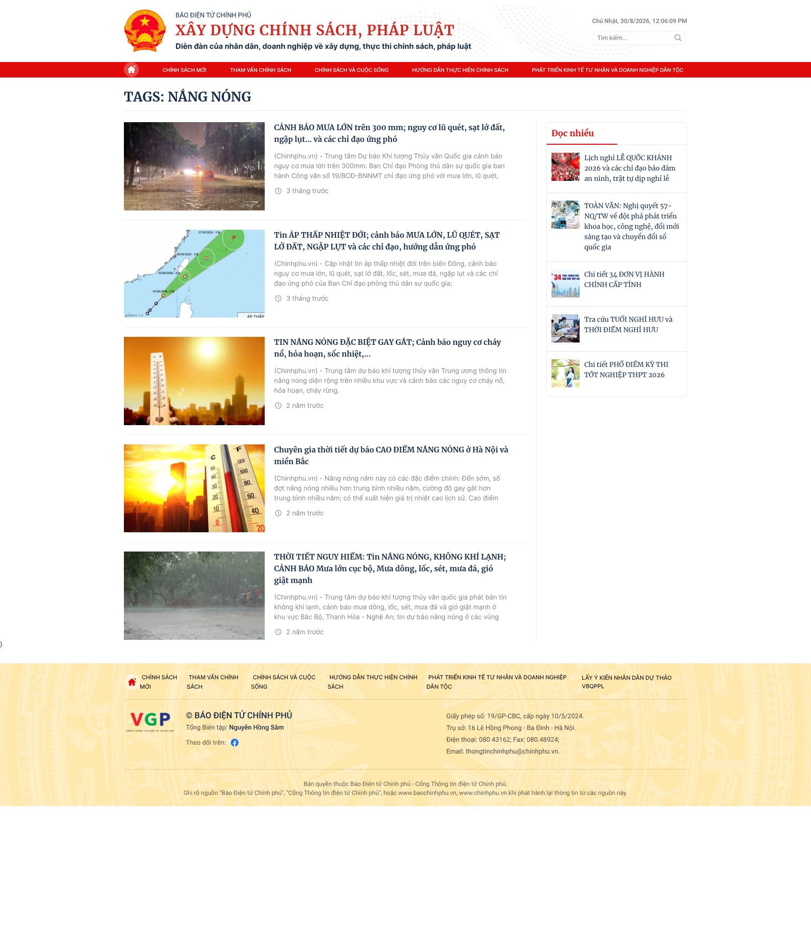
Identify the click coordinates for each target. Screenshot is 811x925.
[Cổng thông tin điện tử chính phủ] (150, 722)
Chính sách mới (184, 70)
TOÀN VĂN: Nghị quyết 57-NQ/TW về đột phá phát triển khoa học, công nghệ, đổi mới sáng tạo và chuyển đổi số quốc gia (631, 226)
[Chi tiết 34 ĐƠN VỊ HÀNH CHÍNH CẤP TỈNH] (565, 283)
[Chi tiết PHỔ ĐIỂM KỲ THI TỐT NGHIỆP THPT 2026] (565, 373)
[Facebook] (234, 742)
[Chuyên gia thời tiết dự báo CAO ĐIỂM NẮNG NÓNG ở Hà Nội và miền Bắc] (194, 488)
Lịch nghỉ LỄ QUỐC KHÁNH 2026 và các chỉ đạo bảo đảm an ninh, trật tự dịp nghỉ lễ (629, 168)
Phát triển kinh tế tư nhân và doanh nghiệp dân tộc (607, 70)
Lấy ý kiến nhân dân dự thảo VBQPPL (627, 682)
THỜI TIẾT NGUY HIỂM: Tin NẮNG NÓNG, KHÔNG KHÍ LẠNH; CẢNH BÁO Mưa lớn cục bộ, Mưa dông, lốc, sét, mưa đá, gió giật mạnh (390, 568)
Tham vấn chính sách (260, 70)
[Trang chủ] (145, 31)
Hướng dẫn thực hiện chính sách (460, 70)
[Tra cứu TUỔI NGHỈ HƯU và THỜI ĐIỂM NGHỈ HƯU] (565, 328)
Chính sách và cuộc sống (352, 70)
